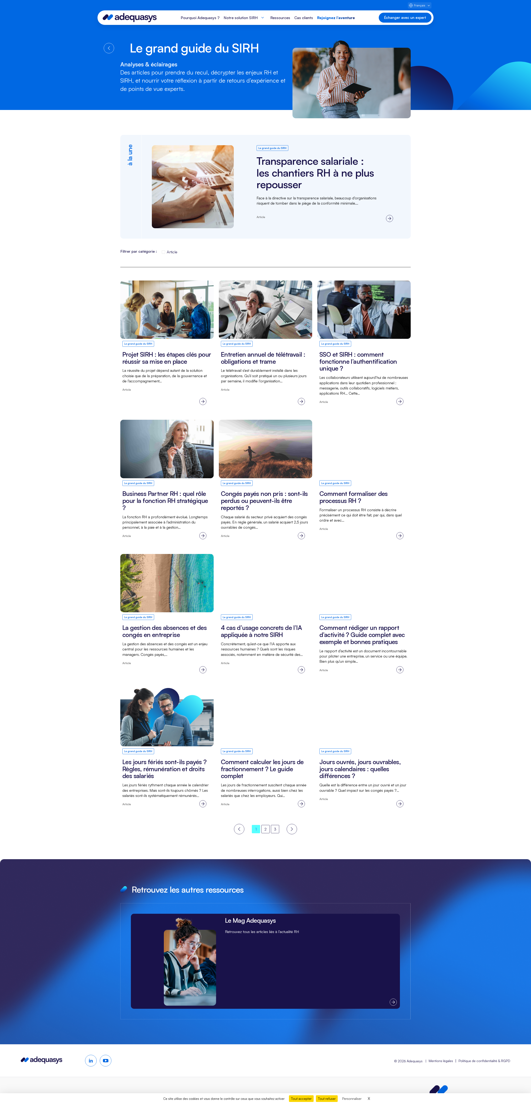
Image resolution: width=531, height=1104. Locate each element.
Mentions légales (441, 1061)
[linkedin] (91, 1060)
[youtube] (105, 1060)
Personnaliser (352, 1099)
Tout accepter (301, 1099)
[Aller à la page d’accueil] (41, 1062)
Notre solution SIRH (241, 17)
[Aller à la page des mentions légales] (438, 1090)
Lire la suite (276, 187)
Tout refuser (327, 1099)
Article (172, 252)
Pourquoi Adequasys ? (200, 17)
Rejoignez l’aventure (336, 17)
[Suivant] (292, 829)
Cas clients (303, 17)
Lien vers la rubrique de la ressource (265, 961)
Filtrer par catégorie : (138, 251)
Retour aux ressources (109, 48)
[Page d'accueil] (130, 17)
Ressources (280, 17)
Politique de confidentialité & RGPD (484, 1061)
